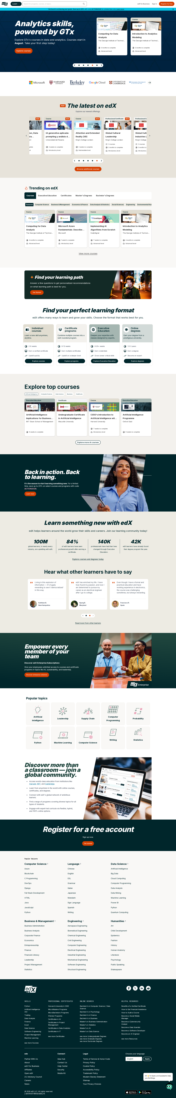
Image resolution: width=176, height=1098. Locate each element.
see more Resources (129, 1039)
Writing (71, 912)
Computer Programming (121, 883)
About (27, 1062)
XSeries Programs (55, 1016)
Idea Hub (61, 1059)
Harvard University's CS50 (58, 1006)
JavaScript (28, 907)
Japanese (72, 893)
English (71, 873)
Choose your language (135, 1054)
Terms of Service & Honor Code (96, 1059)
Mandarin (72, 898)
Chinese (71, 869)
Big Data (114, 873)
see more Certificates (56, 1036)
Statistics (28, 969)
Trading (27, 1015)
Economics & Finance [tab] (80, 204)
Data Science (29, 1028)
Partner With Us (31, 1059)
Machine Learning (118, 898)
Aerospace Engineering (77, 926)
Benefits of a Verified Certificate (133, 1006)
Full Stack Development (34, 893)
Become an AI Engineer (130, 1034)
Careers (27, 1080)
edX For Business (143, 4)
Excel (26, 1025)
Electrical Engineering (77, 950)
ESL (69, 878)
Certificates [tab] (66, 196)
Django (27, 888)
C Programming (31, 878)
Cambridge (49, 784)
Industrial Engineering (77, 955)
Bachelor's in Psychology (90, 1012)
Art (112, 926)
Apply (147, 1059)
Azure (26, 869)
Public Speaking (117, 965)
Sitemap (86, 1080)
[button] (84, 4)
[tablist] (70, 195)
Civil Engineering (75, 940)
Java (26, 903)
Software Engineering (77, 965)
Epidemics (115, 935)
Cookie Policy (89, 1066)
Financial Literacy (31, 955)
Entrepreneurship (31, 945)
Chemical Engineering (77, 935)
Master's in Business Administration (93, 1022)
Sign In (154, 4)
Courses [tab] (30, 196)
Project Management (33, 965)
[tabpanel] (88, 229)
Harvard (32, 784)
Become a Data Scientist (130, 1027)
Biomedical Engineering (77, 931)
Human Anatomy (118, 950)
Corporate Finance (32, 935)
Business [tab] (70, 394)
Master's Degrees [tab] (84, 196)
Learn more (120, 9)
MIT (38, 784)
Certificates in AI (54, 1019)
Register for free (167, 4)
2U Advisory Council (33, 1077)
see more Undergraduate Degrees (93, 1036)
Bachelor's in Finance (88, 1015)
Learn (14, 4)
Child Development (119, 931)
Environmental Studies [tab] (145, 204)
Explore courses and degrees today (88, 559)
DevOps (27, 883)
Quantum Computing (119, 912)
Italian (70, 888)
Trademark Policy (90, 1073)
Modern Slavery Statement (94, 1077)
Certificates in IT (54, 1031)
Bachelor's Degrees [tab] (105, 196)
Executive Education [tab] (47, 196)
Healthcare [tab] (79, 394)
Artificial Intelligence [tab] (31, 394)
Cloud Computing (118, 878)
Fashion (114, 940)
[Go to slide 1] (86, 615)
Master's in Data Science (89, 1031)
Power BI (115, 903)
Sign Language (74, 903)
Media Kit (61, 1073)
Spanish (71, 907)
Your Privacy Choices (92, 1084)
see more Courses (31, 1043)
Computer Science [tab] (42, 204)
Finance (27, 950)
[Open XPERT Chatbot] (169, 1085)
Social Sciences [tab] (118, 204)
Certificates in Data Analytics (59, 1028)
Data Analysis (116, 888)
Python (27, 912)
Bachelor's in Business (88, 1018)
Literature (115, 955)
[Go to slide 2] (89, 615)
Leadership (29, 960)
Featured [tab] (29, 204)
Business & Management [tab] (60, 204)
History (114, 945)
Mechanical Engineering (78, 960)
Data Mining (116, 893)
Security (60, 1070)
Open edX (28, 1073)
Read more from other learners (88, 623)
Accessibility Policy (91, 1070)
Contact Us (62, 1062)
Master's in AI (85, 1028)
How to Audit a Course (130, 1013)
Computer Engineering (77, 945)
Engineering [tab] (130, 204)
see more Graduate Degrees (91, 1039)
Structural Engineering (77, 969)
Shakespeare (116, 969)
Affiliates (28, 1070)
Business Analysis (31, 931)
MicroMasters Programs (57, 1009)
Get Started (37, 292)
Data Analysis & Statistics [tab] (99, 204)
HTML (27, 898)
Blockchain (29, 873)
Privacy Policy (89, 1062)
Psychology (116, 960)
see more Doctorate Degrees (91, 1041)
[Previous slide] (83, 615)
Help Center (62, 1066)
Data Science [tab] (60, 394)
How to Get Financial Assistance (133, 1009)
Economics (29, 940)
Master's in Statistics (88, 1025)
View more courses (88, 253)
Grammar (71, 883)
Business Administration (34, 926)
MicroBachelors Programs (58, 1013)
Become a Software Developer (133, 1031)
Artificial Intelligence (119, 869)
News (26, 1084)
